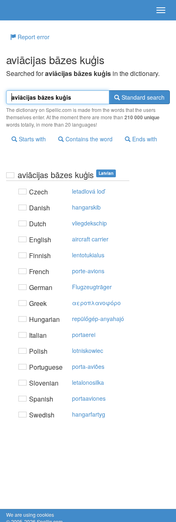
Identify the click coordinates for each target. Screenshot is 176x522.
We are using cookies (30, 514)
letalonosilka (88, 382)
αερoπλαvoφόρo (96, 303)
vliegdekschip (89, 223)
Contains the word (88, 139)
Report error (33, 37)
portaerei (83, 334)
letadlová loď (88, 191)
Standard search (142, 97)
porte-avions (88, 271)
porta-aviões (88, 366)
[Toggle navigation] (161, 10)
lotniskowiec (87, 350)
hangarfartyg (88, 414)
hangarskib (86, 207)
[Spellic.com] (20, 10)
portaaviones (89, 398)
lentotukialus (88, 255)
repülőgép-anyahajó (98, 319)
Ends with (144, 139)
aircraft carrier (90, 239)
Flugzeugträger (92, 287)
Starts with (31, 139)
